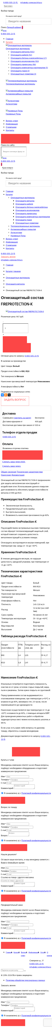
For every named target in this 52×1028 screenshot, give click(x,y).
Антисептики (11, 104)
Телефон (5, 779)
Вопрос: (4, 835)
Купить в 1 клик (17, 346)
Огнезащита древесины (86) (23, 64)
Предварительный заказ (22, 454)
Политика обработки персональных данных (25, 980)
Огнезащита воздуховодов (27, 210)
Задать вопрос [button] (14, 847)
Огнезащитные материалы (18, 48)
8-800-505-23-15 (32, 356)
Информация (12, 124)
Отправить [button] (13, 897)
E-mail (3, 783)
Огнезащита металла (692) (22, 51)
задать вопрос (15, 400)
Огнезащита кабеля (24, 204)
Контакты (10, 130)
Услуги (43, 952)
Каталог (9, 42)
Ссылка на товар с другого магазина (17, 877)
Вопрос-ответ (12, 120)
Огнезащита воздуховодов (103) (25, 61)
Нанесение (6, 475)
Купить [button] (15, 339)
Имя (3, 776)
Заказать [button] (13, 800)
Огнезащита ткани (23, 220)
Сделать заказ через (11, 466)
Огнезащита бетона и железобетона (31, 207)
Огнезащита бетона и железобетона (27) (29, 58)
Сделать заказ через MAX (14, 461)
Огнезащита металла (24, 201)
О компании (11, 127)
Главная (9, 39)
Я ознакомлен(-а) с (27, 793)
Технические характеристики (30, 472)
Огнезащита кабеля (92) (21, 55)
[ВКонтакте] (2, 394)
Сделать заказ (26, 750)
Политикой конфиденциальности (36, 793)
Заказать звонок (15, 137)
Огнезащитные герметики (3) (23, 74)
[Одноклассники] (5, 394)
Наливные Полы (13, 114)
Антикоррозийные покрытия (18, 94)
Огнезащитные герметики (26, 223)
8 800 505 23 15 (9, 436)
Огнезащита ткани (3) (20, 70)
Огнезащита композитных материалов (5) (29, 67)
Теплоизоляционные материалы (20, 84)
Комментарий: (7, 788)
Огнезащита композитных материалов (32, 216)
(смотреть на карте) (22, 418)
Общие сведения (8, 472)
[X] (9, 394)
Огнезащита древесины (26, 213)
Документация (17, 475)
